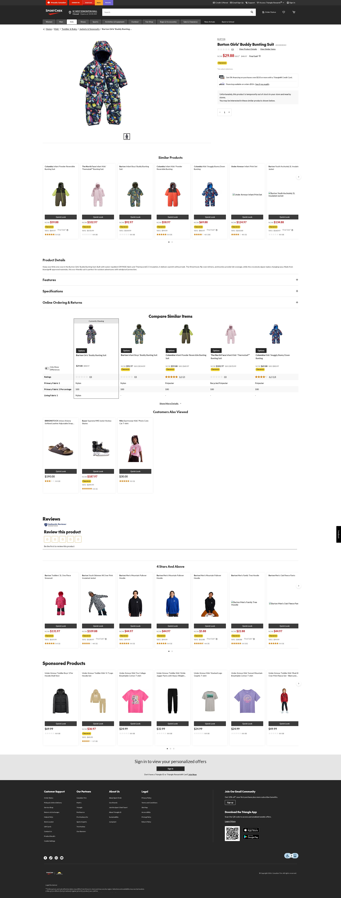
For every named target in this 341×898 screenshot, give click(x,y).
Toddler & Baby (69, 29)
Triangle (79, 807)
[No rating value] (224, 49)
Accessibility (146, 812)
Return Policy (146, 822)
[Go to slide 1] (127, 136)
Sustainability (114, 817)
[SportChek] (88, 2)
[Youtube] (61, 858)
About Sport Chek (115, 798)
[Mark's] (99, 2)
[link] (226, 49)
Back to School (228, 22)
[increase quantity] (229, 112)
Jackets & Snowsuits (89, 29)
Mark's (79, 803)
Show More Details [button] (169, 403)
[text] (61, 234)
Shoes (83, 22)
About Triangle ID (115, 812)
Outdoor (135, 22)
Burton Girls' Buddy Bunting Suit (245, 44)
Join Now (192, 774)
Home (49, 29)
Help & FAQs (48, 817)
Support (251, 2)
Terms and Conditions (149, 803)
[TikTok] (50, 858)
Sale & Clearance (191, 22)
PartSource (81, 812)
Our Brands (113, 803)
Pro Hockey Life (82, 817)
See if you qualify (262, 84)
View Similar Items (268, 49)
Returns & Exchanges (51, 812)
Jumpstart (112, 822)
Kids (72, 22)
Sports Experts (82, 822)
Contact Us (48, 831)
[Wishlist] (283, 12)
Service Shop (48, 807)
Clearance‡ (222, 63)
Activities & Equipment (114, 22)
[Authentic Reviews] (55, 525)
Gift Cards (47, 827)
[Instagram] (56, 858)
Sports (95, 22)
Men (61, 22)
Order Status (270, 12)
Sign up (230, 802)
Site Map (145, 807)
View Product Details (248, 49)
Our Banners (81, 831)
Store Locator (49, 822)
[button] (252, 12)
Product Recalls (49, 836)
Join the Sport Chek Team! (118, 807)
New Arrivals (209, 22)
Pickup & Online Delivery (53, 803)
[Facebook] (45, 858)
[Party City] (108, 2)
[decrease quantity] (220, 112)
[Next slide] (298, 176)
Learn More (230, 821)
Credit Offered (222, 2)
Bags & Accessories (168, 22)
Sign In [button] (292, 2)
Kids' (56, 29)
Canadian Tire (82, 798)
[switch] (48, 368)
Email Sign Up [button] (238, 2)
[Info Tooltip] (260, 56)
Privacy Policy (146, 798)
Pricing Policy (146, 817)
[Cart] (294, 12)
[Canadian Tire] (75, 2)
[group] (60, 226)
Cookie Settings (49, 841)
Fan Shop (149, 22)
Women (49, 22)
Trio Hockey (81, 827)
